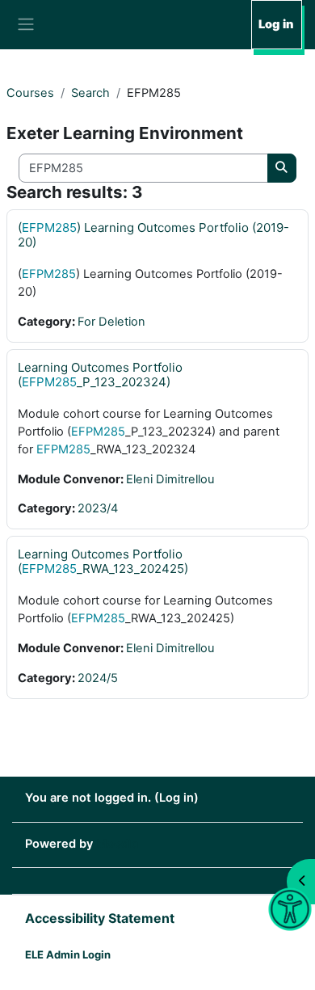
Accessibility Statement (99, 918)
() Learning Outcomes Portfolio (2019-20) (153, 235)
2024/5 (98, 678)
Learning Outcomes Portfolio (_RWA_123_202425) (103, 561)
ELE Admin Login (68, 954)
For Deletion (111, 321)
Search (90, 93)
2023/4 (98, 508)
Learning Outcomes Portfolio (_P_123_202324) (100, 375)
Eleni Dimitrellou (170, 479)
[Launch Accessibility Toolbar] (290, 909)
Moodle (117, 843)
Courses (30, 93)
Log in (275, 24)
